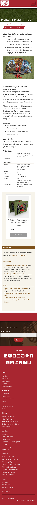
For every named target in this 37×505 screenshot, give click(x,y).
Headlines (5, 376)
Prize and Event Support (9, 467)
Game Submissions (7, 436)
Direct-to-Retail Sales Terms (11, 464)
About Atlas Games (8, 416)
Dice (3, 404)
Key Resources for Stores (10, 459)
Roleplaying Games (8, 399)
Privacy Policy (6, 447)
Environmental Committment (11, 424)
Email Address (5, 331)
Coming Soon (6, 381)
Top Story (5, 482)
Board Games (6, 396)
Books (4, 401)
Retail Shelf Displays (8, 472)
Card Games (5, 394)
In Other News (6, 485)
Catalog (7, 25)
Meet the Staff (6, 426)
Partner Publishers (8, 474)
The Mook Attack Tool (14, 274)
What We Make (7, 419)
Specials (4, 383)
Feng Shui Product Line (17, 25)
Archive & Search (7, 487)
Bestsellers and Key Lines (10, 421)
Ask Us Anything (7, 462)
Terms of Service (7, 449)
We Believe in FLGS (8, 457)
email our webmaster (19, 255)
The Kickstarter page (14, 297)
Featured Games (7, 386)
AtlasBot (5, 434)
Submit (18, 340)
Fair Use (4, 444)
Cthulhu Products (7, 406)
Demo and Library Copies (10, 469)
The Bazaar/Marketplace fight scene (15, 265)
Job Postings (6, 439)
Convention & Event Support (11, 442)
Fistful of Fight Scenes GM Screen (14, 28)
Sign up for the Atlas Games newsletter (16, 288)
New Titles (5, 378)
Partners (4, 409)
